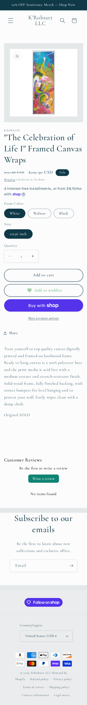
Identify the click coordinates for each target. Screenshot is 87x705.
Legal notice (62, 695)
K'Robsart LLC (41, 672)
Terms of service (33, 687)
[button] (10, 20)
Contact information (35, 695)
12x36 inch (18, 234)
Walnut (39, 213)
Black (64, 213)
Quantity (10, 246)
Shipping (9, 179)
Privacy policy (62, 679)
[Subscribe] (71, 565)
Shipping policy (59, 687)
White (15, 213)
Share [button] (13, 333)
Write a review (43, 478)
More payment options (43, 318)
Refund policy (39, 679)
